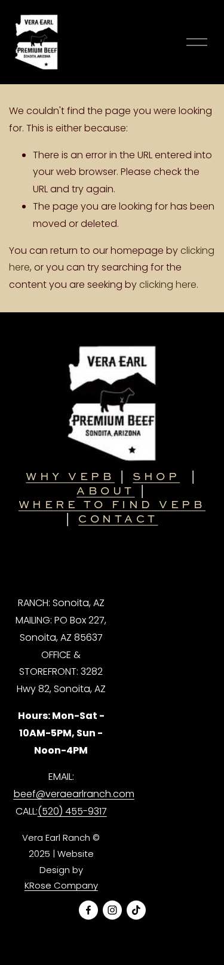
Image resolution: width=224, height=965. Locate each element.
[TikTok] (136, 910)
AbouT (105, 490)
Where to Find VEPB (112, 504)
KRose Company (61, 885)
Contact (118, 518)
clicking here (168, 284)
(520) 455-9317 (72, 811)
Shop (156, 476)
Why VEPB (70, 476)
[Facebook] (88, 910)
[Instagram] (112, 910)
